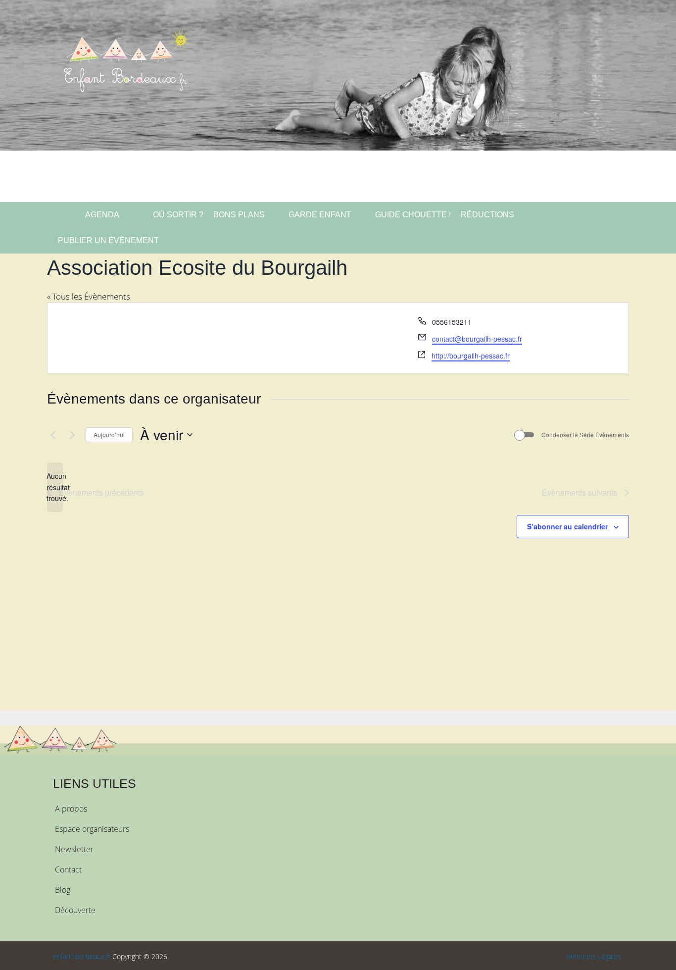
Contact (68, 869)
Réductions (487, 214)
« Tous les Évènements (88, 296)
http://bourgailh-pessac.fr (471, 355)
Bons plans (239, 214)
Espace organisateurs (92, 828)
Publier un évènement (108, 240)
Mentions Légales (594, 956)
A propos (71, 808)
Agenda (101, 214)
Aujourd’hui (109, 434)
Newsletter (74, 849)
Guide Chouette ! (413, 214)
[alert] (55, 487)
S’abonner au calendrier (567, 526)
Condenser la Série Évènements (585, 435)
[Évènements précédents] (53, 435)
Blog (62, 889)
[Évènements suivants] (72, 435)
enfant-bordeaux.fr (81, 956)
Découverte (75, 910)
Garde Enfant (320, 214)
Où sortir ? (177, 214)
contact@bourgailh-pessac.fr (477, 339)
